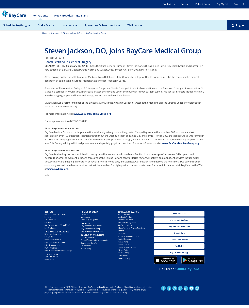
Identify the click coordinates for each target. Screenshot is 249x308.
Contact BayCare (51, 257)
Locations (68, 25)
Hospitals (121, 231)
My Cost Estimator (52, 248)
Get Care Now (50, 220)
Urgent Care (179, 233)
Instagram (174, 288)
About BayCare (124, 214)
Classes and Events (88, 237)
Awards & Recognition (127, 222)
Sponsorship (86, 248)
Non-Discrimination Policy (128, 236)
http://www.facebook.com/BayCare (163, 288)
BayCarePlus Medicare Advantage (58, 250)
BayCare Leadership (126, 225)
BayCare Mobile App (179, 252)
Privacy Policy (123, 250)
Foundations (86, 246)
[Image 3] (165, 260)
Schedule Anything (15, 25)
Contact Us (169, 4)
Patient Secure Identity (127, 247)
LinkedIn (186, 288)
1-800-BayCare (187, 268)
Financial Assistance (53, 239)
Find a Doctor (45, 25)
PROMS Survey (123, 253)
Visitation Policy (124, 258)
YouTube (191, 288)
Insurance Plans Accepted (55, 242)
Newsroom (55, 33)
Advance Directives (125, 220)
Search (237, 4)
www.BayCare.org (57, 169)
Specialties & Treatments (100, 25)
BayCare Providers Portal (91, 226)
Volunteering (86, 217)
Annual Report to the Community (94, 240)
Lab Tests (48, 222)
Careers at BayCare (179, 220)
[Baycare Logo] (14, 14)
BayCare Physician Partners (92, 231)
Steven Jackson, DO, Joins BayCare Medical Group (84, 33)
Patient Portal (202, 4)
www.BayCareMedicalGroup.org (92, 113)
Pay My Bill (222, 4)
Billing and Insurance (53, 234)
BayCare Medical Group (90, 228)
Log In (240, 25)
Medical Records (124, 239)
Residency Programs (89, 220)
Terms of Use (123, 255)
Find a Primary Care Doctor (56, 214)
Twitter (169, 288)
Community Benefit (89, 243)
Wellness (133, 25)
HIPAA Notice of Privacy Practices (131, 228)
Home (45, 33)
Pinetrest (180, 288)
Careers (185, 4)
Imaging (48, 217)
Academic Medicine (125, 217)
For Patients (40, 15)
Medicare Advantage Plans (71, 15)
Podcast (197, 288)
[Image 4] (192, 260)
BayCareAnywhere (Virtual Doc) (57, 225)
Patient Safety (123, 244)
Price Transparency (52, 245)
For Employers (50, 228)
